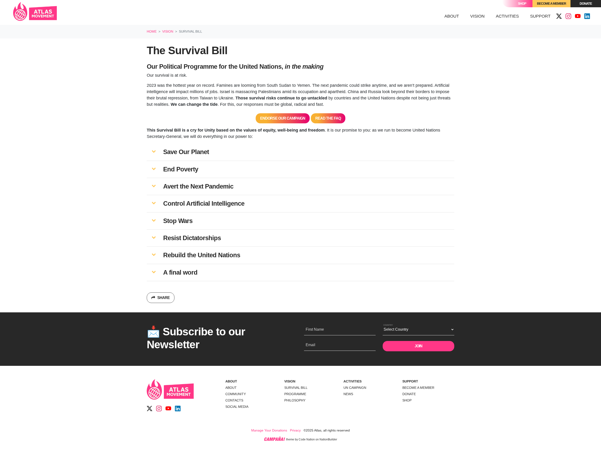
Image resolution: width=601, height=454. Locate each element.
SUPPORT (410, 381)
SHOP (407, 400)
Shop (522, 3)
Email (310, 345)
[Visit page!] (559, 16)
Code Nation (307, 439)
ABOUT (231, 381)
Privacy (295, 430)
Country (388, 325)
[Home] (35, 12)
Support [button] (540, 16)
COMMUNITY (235, 394)
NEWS (348, 394)
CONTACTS (234, 400)
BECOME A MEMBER (418, 388)
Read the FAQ (328, 118)
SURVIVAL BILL (296, 388)
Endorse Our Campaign (282, 118)
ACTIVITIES (352, 381)
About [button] (451, 16)
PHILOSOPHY (294, 400)
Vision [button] (480, 16)
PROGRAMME (295, 394)
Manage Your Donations (269, 430)
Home (152, 31)
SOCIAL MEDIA (236, 407)
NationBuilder (328, 439)
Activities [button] (507, 16)
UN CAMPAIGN (354, 388)
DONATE (409, 394)
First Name (315, 329)
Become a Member (551, 3)
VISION (289, 381)
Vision (167, 31)
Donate (586, 3)
